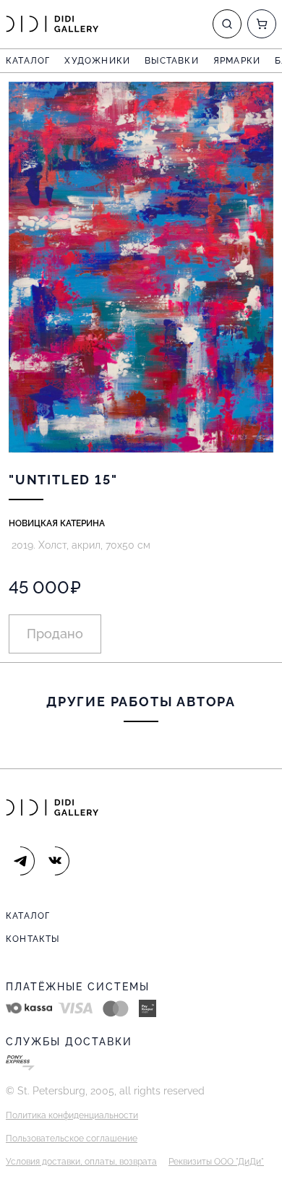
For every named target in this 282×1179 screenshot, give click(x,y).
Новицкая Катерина (57, 523)
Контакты (33, 939)
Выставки (172, 61)
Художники (97, 61)
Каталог (28, 61)
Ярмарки (236, 61)
